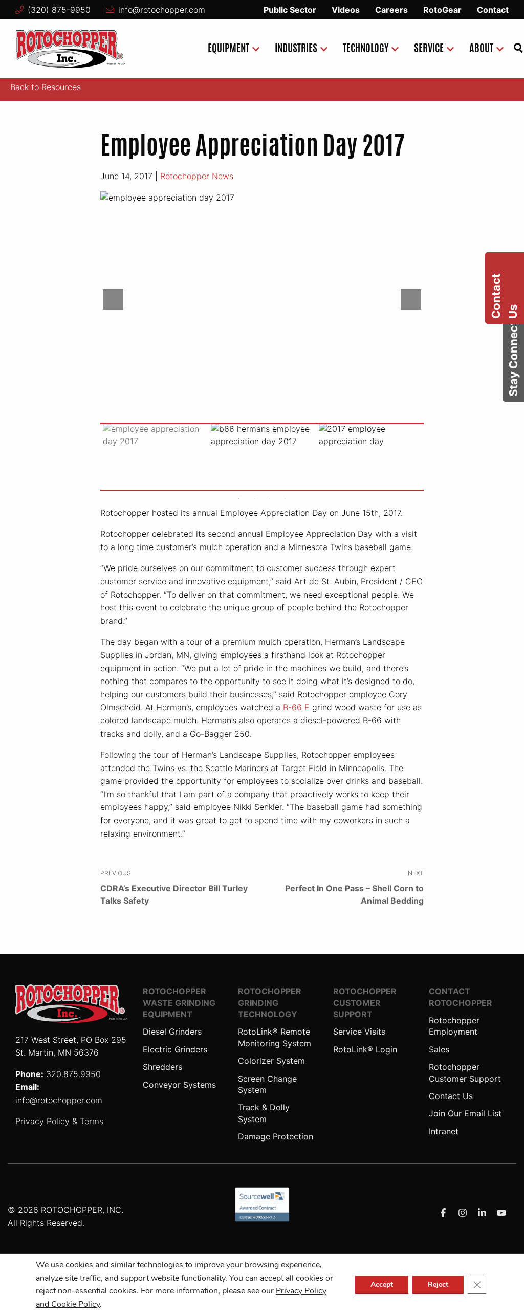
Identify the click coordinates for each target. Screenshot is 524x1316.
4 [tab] (285, 499)
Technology (365, 49)
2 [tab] (254, 499)
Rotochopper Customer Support (365, 1002)
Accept (381, 1284)
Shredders (162, 1067)
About (481, 49)
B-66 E (296, 707)
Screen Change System (267, 1084)
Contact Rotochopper (460, 996)
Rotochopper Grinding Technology (269, 1002)
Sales (439, 1049)
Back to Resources (45, 87)
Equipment (228, 49)
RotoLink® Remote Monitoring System (274, 1037)
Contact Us (451, 1096)
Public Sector (290, 10)
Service (429, 49)
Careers (391, 10)
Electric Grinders (175, 1049)
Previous (113, 299)
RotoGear (442, 10)
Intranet (443, 1131)
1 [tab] (239, 499)
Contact (493, 10)
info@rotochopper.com (161, 10)
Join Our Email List (465, 1113)
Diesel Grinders (172, 1031)
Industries (296, 49)
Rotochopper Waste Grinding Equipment (179, 1002)
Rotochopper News (196, 176)
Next (411, 299)
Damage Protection (275, 1136)
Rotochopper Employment (454, 1026)
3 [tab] (270, 499)
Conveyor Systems (179, 1085)
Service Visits (359, 1031)
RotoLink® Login (365, 1049)
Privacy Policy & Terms (59, 1121)
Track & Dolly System (264, 1113)
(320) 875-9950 (59, 10)
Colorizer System (271, 1061)
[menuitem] (231, 48)
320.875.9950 (73, 1074)
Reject (438, 1284)
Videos (346, 10)
